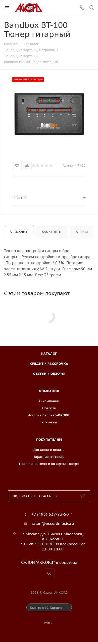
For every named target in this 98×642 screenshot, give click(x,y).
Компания (49, 391)
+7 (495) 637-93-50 (50, 514)
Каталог (49, 353)
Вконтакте (49, 573)
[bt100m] (49, 114)
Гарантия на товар (49, 457)
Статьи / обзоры (49, 374)
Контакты (49, 422)
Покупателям (49, 439)
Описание (18, 231)
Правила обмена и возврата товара (49, 464)
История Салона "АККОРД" (49, 415)
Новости (49, 408)
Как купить (51, 231)
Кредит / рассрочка (49, 364)
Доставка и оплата (49, 450)
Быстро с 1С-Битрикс (46, 607)
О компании (49, 401)
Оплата (82, 231)
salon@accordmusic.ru (52, 523)
